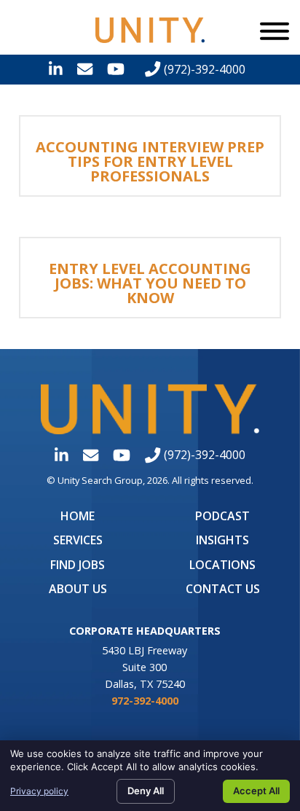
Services (78, 540)
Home (77, 516)
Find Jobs (77, 565)
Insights (222, 540)
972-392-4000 (144, 701)
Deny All (145, 790)
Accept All (256, 790)
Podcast (222, 516)
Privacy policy (39, 790)
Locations (222, 565)
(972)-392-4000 (203, 69)
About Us (78, 589)
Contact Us (223, 589)
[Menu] (274, 30)
